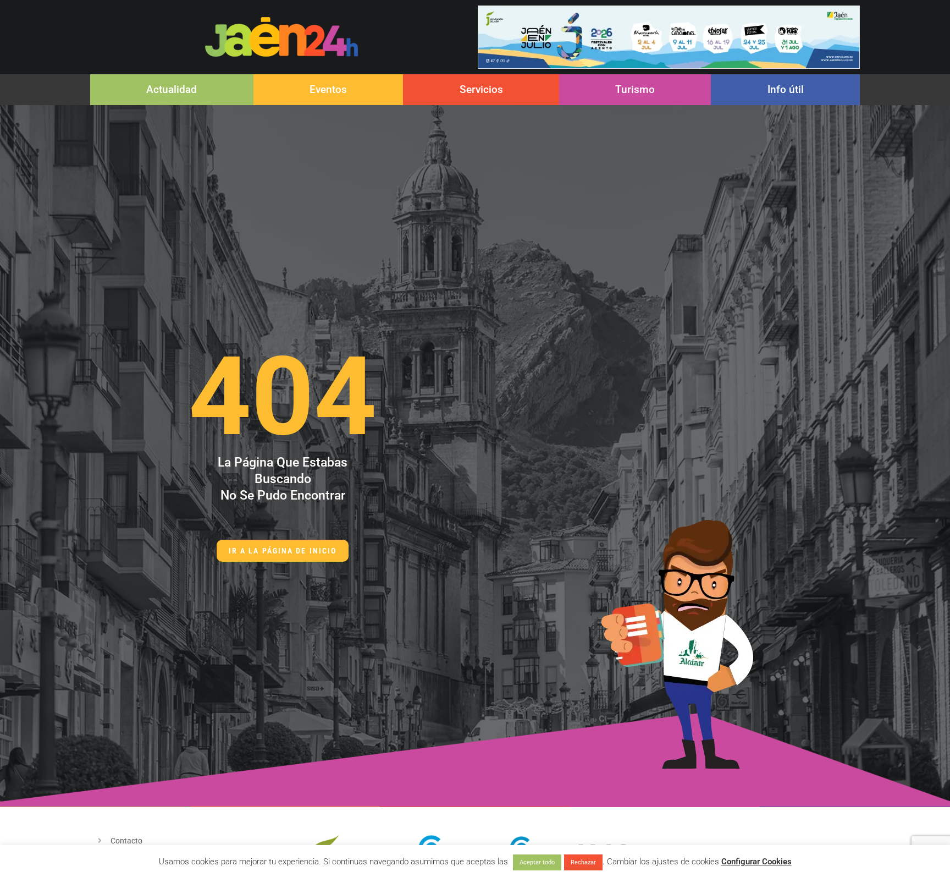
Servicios (481, 89)
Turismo (635, 89)
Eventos (328, 89)
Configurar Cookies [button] (756, 862)
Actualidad (171, 89)
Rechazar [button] (583, 862)
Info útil (785, 89)
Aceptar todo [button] (537, 862)
